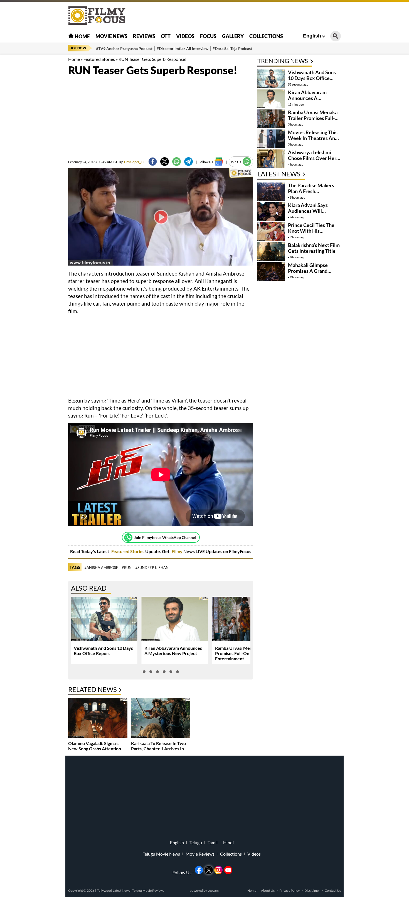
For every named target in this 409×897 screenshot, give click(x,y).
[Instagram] (218, 870)
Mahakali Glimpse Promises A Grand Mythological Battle (310, 271)
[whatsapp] (176, 161)
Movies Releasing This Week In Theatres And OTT (313, 138)
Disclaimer (312, 890)
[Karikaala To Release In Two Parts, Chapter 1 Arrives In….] (160, 718)
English (312, 36)
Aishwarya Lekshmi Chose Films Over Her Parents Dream (312, 158)
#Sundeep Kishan (152, 567)
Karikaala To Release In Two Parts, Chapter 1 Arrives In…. (159, 746)
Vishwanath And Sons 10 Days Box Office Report (103, 650)
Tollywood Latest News (113, 890)
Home (82, 36)
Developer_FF (132, 162)
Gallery (233, 36)
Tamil (213, 842)
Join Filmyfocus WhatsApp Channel (165, 537)
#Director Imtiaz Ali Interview (182, 48)
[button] (144, 671)
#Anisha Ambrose (101, 567)
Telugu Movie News (161, 854)
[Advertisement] (37, 139)
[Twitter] (164, 161)
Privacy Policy (289, 890)
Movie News (111, 36)
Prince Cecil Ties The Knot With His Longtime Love (311, 231)
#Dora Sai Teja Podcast (232, 48)
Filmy (177, 551)
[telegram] (188, 161)
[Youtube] (228, 870)
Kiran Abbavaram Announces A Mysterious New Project (173, 650)
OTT (166, 36)
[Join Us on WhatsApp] (247, 161)
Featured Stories (99, 59)
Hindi (228, 842)
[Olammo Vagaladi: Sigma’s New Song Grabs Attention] (97, 718)
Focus (208, 36)
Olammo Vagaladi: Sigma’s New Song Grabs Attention (94, 746)
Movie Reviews (200, 854)
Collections (266, 36)
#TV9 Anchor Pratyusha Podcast (124, 48)
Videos (185, 36)
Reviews (144, 36)
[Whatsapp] (128, 537)
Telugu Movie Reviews (148, 890)
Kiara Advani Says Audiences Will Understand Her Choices (308, 214)
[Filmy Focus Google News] (219, 161)
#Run (127, 567)
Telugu (195, 842)
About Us (268, 890)
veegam (213, 890)
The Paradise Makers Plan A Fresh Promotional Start (311, 191)
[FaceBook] (152, 161)
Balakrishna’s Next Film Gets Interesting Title (314, 248)
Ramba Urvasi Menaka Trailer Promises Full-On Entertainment (244, 653)
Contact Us (333, 890)
